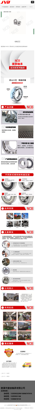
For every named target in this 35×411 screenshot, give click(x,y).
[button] (32, 2)
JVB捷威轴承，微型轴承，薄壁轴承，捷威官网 (14, 6)
